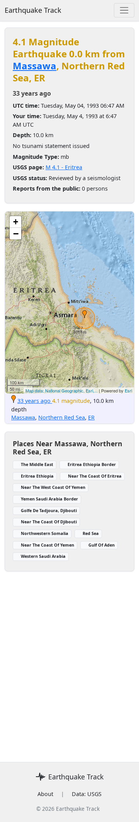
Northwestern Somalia (44, 533)
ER (91, 417)
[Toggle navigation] (124, 10)
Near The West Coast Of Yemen (53, 487)
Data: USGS (87, 794)
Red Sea (91, 533)
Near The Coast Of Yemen (47, 545)
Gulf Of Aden (101, 545)
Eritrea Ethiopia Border (92, 464)
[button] (84, 314)
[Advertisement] (69, 662)
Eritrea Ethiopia (37, 476)
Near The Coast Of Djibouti (49, 521)
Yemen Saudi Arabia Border (49, 499)
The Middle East (37, 464)
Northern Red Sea (61, 417)
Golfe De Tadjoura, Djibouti (49, 510)
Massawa (34, 65)
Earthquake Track (33, 10)
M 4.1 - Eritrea (64, 167)
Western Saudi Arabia (43, 556)
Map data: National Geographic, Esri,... (61, 390)
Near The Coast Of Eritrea (95, 476)
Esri (128, 390)
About (45, 794)
